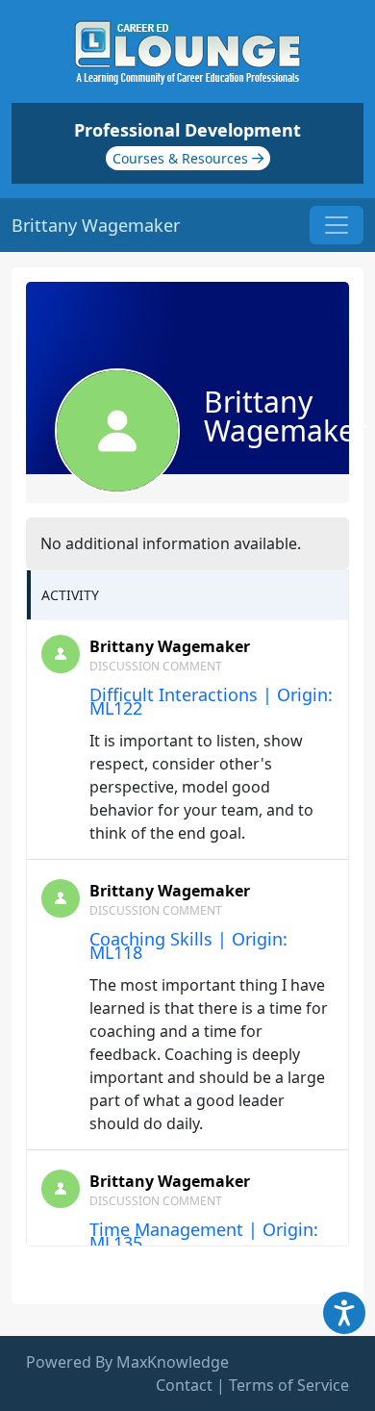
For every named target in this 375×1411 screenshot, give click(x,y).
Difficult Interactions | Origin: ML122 (211, 701)
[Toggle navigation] (336, 225)
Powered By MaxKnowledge (127, 1362)
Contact (184, 1385)
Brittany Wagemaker (169, 646)
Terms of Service (289, 1385)
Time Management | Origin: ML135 (203, 1236)
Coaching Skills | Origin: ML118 (188, 945)
